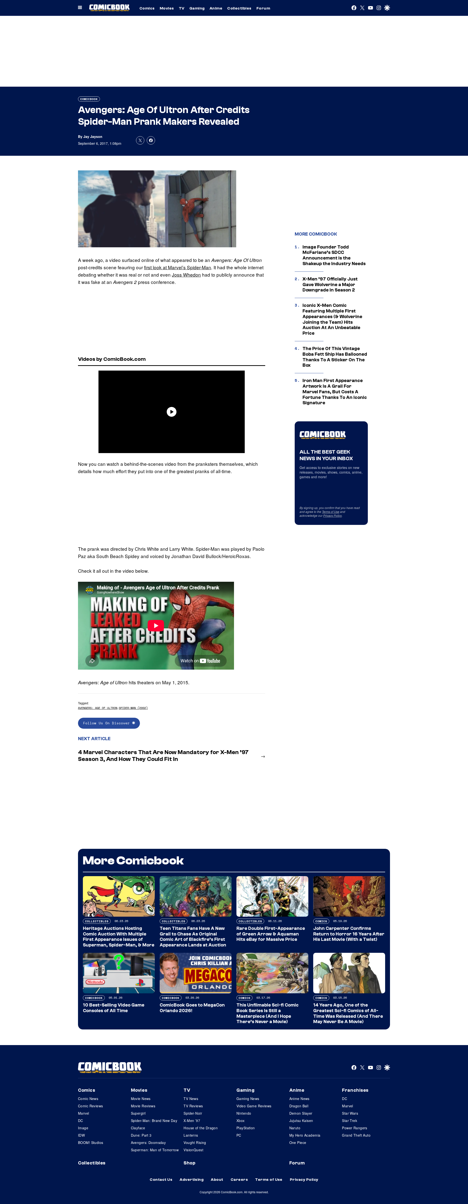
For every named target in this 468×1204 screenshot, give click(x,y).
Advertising (192, 1179)
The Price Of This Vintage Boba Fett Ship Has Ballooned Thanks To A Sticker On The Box (334, 357)
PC (238, 1135)
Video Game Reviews (254, 1105)
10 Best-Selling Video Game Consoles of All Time (113, 1007)
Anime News (299, 1098)
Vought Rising (195, 1142)
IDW (81, 1135)
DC (80, 1120)
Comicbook (89, 99)
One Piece (297, 1142)
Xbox (240, 1120)
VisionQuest (193, 1149)
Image (83, 1127)
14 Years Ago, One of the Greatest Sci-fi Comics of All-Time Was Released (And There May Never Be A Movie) (348, 1013)
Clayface (138, 1127)
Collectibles (239, 8)
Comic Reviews (90, 1105)
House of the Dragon (201, 1127)
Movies (167, 8)
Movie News (141, 1098)
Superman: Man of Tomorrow (155, 1149)
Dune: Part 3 (141, 1135)
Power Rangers (354, 1127)
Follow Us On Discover (107, 723)
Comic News (88, 1098)
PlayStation (245, 1127)
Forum (263, 8)
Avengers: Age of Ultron (97, 708)
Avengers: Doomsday (148, 1142)
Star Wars (350, 1113)
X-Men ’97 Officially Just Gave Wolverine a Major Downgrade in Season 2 (330, 284)
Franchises (355, 1090)
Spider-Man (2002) (133, 708)
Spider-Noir (193, 1113)
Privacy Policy (332, 515)
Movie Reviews (143, 1105)
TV (182, 8)
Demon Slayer (300, 1113)
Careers (239, 1179)
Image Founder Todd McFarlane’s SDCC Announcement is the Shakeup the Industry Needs (334, 255)
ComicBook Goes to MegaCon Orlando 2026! (192, 1007)
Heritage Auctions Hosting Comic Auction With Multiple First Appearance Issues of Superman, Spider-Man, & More (118, 937)
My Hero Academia (305, 1135)
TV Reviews (193, 1105)
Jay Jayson (92, 136)
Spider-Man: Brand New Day (154, 1120)
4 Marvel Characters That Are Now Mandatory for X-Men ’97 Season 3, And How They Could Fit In (163, 756)
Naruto (295, 1127)
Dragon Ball (299, 1105)
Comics (147, 8)
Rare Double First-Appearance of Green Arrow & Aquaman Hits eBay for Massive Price (270, 934)
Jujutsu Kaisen (301, 1120)
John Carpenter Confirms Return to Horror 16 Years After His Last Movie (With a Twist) (348, 934)
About (217, 1179)
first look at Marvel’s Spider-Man (177, 267)
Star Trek (349, 1120)
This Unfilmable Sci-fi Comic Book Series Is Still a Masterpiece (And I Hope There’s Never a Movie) (267, 1013)
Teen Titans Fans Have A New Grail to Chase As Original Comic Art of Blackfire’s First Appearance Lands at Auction (193, 937)
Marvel (83, 1113)
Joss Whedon (186, 274)
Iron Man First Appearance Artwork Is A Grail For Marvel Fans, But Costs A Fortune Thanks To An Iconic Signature (334, 391)
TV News (191, 1098)
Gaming (197, 8)
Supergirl (138, 1113)
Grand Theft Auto (356, 1135)
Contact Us (161, 1179)
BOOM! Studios (90, 1142)
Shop (189, 1163)
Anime (216, 8)
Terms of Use (330, 511)
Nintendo (243, 1113)
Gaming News (247, 1098)
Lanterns (191, 1135)
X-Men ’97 (192, 1120)
